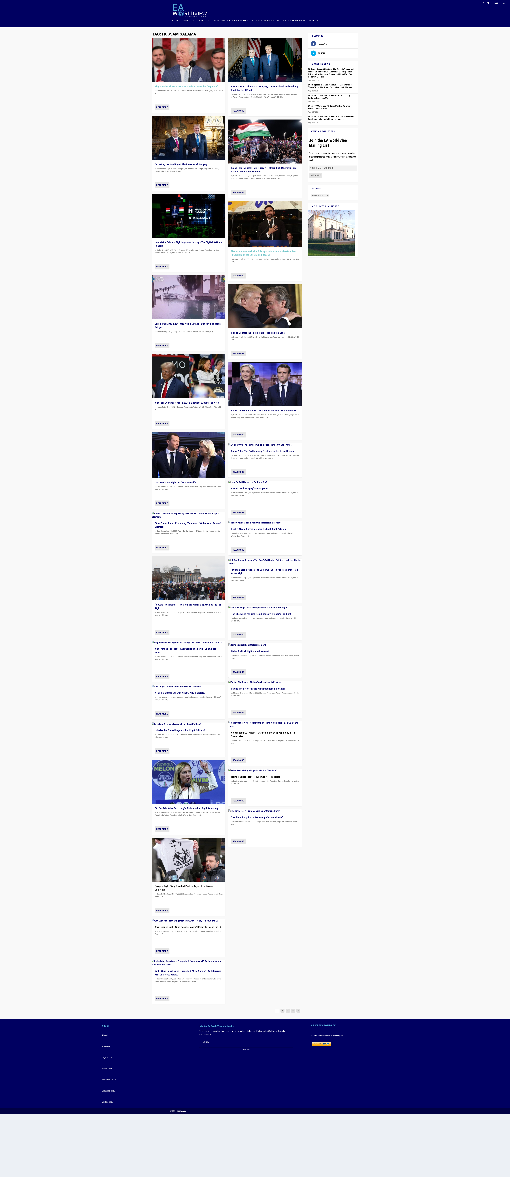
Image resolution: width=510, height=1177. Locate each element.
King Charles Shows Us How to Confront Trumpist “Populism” (186, 86)
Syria (175, 21)
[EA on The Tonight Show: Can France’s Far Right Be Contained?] (265, 384)
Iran (185, 21)
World (203, 21)
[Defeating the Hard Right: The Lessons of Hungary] (188, 138)
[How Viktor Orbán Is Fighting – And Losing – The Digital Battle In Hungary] (188, 216)
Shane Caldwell (239, 618)
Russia (201, 332)
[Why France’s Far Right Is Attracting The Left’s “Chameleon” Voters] (188, 642)
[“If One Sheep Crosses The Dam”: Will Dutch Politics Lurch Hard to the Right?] (265, 562)
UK (211, 91)
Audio (180, 531)
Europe (200, 168)
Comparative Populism (192, 894)
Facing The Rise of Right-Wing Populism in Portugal (258, 688)
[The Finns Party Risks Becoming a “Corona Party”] (265, 811)
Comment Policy (108, 1091)
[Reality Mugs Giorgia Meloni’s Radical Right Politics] (265, 523)
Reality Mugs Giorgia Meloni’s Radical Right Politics (258, 529)
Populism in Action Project (231, 21)
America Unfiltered (264, 21)
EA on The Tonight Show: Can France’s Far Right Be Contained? (263, 410)
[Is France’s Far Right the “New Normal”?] (188, 455)
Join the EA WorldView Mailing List (328, 143)
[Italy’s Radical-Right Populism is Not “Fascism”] (265, 770)
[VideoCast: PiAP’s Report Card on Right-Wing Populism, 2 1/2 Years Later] (265, 724)
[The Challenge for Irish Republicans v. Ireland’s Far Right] (265, 608)
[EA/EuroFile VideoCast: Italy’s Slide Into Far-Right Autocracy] (188, 782)
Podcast (314, 21)
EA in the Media (292, 21)
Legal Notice (107, 1057)
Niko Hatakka (238, 821)
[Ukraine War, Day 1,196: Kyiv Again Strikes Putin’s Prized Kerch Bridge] (188, 297)
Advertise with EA (109, 1079)
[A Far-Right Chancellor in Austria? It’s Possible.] (188, 687)
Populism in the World (201, 91)
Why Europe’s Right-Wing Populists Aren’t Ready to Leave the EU (188, 927)
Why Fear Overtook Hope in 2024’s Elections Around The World (187, 402)
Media (217, 531)
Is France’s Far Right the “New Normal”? (175, 482)
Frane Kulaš (161, 697)
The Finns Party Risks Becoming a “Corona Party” (257, 817)
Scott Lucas (161, 332)
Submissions (107, 1068)
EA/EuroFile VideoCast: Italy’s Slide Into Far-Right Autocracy (186, 808)
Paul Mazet (161, 487)
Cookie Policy (107, 1102)
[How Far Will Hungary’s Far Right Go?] (265, 482)
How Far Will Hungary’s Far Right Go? (250, 488)
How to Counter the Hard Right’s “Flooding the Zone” (258, 332)
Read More (162, 107)
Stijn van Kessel (163, 931)
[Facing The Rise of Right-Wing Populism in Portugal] (265, 682)
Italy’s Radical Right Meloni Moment (250, 651)
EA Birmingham (191, 168)
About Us (105, 1035)
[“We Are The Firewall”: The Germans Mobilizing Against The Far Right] (188, 578)
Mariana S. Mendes (240, 693)
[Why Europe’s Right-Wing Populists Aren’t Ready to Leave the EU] (188, 921)
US (193, 21)
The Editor (106, 1046)
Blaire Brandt (162, 250)
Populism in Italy (176, 815)
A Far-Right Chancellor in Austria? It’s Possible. (180, 693)
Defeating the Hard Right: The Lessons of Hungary (181, 164)
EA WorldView (181, 1111)
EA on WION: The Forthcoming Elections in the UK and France (262, 451)
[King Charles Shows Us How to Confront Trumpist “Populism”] (188, 60)
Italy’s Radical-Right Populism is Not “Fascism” (256, 776)
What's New (176, 253)
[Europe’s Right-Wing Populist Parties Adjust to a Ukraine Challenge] (188, 860)
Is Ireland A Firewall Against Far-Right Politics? (180, 730)
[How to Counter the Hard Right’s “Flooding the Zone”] (265, 306)
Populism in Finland (284, 821)
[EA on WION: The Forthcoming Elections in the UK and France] (265, 445)
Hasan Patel (161, 91)
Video (261, 97)
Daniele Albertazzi (164, 894)
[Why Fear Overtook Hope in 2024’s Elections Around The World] (188, 376)
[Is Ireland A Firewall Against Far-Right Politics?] (188, 724)
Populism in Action (184, 91)
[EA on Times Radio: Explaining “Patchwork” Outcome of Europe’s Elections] (188, 515)
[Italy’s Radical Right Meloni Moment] (265, 645)
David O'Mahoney (163, 734)
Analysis (181, 168)
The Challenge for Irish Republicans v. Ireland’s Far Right (261, 614)
